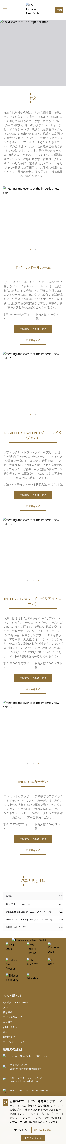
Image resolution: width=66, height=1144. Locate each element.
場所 (5, 1032)
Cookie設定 (45, 1130)
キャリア (8, 1022)
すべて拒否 (20, 1130)
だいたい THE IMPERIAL (16, 1002)
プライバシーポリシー (15, 1042)
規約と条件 (9, 1037)
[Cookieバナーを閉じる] (61, 1100)
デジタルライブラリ (14, 1017)
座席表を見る (33, 340)
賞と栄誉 (8, 1012)
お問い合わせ (10, 1027)
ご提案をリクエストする (33, 329)
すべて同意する (33, 1138)
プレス (6, 1007)
